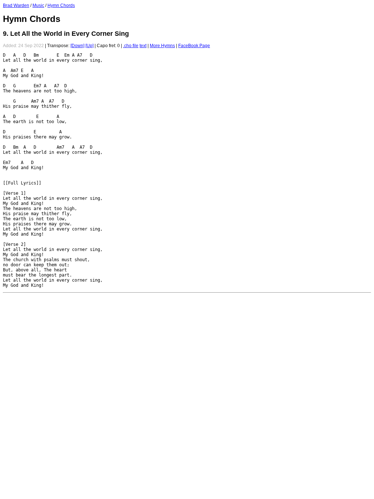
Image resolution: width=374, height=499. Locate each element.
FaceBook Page (194, 45)
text (143, 45)
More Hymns (162, 45)
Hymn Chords (61, 5)
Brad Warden (16, 5)
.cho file (130, 45)
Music (38, 5)
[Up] (89, 45)
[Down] (77, 45)
